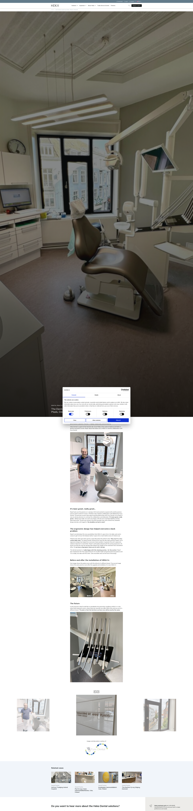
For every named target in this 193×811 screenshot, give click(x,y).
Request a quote (137, 5)
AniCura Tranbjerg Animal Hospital (59, 788)
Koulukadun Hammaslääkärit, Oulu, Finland (107, 788)
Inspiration (82, 5)
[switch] (88, 414)
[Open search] (129, 5)
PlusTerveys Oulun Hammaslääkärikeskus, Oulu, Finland (84, 790)
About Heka (91, 5)
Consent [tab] (74, 395)
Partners (113, 5)
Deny (75, 420)
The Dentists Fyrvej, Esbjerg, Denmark (131, 788)
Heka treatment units (160, 805)
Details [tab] (96, 395)
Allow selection (97, 420)
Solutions (74, 5)
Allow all (118, 420)
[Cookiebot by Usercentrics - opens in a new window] (122, 390)
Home (52, 9)
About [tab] (119, 395)
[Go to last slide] (95, 692)
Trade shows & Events (103, 5)
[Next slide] (98, 692)
